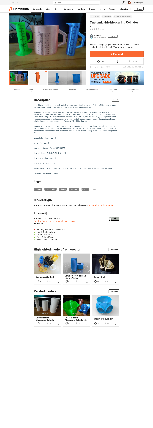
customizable (50, 189)
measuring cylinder (103, 319)
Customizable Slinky (45, 277)
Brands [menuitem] (92, 9)
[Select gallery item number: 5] (51, 272)
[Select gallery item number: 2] (45, 272)
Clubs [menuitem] (57, 9)
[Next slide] (84, 78)
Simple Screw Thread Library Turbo (75, 277)
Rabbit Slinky (100, 277)
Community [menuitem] (69, 9)
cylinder (63, 189)
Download (118, 54)
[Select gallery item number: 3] (47, 272)
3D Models (95, 16)
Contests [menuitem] (81, 9)
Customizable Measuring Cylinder (45, 319)
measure (37, 189)
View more (113, 249)
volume (85, 189)
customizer (74, 189)
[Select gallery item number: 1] (43, 272)
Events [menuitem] (102, 9)
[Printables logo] (19, 9)
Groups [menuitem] (112, 9)
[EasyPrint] (124, 3)
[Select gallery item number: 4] (49, 272)
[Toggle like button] (37, 281)
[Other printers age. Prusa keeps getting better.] (117, 78)
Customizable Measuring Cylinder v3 (76, 319)
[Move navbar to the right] (130, 8)
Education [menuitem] (124, 9)
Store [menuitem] (48, 9)
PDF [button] (116, 100)
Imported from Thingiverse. (101, 205)
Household (107, 16)
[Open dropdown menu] (141, 22)
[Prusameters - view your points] (129, 2)
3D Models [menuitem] (37, 9)
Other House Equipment (123, 16)
